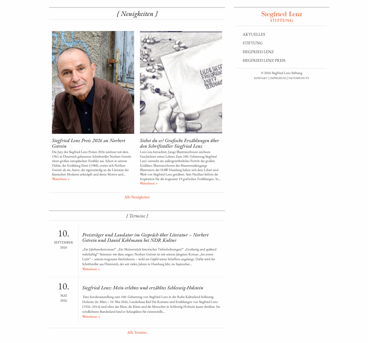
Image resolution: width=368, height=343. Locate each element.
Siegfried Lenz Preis (264, 60)
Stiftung (253, 42)
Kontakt (261, 78)
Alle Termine (137, 332)
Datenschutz (298, 78)
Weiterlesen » (61, 179)
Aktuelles (254, 34)
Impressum (278, 78)
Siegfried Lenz (258, 51)
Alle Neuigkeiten (137, 196)
